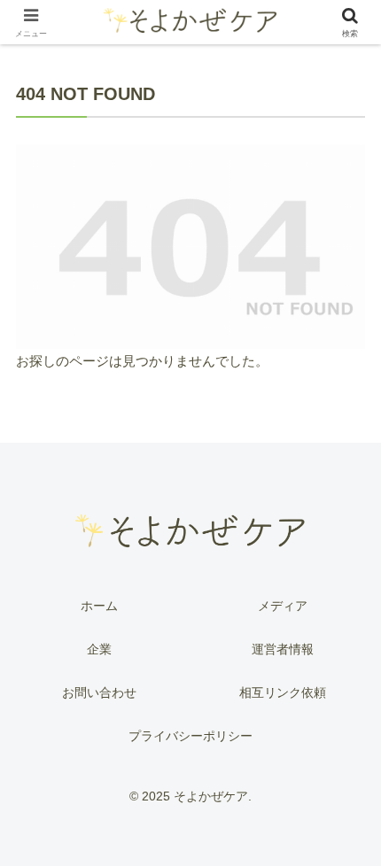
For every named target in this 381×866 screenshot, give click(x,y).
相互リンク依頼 (282, 692)
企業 (99, 649)
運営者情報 (283, 649)
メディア (282, 606)
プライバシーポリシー (190, 736)
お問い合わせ (99, 692)
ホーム (99, 606)
